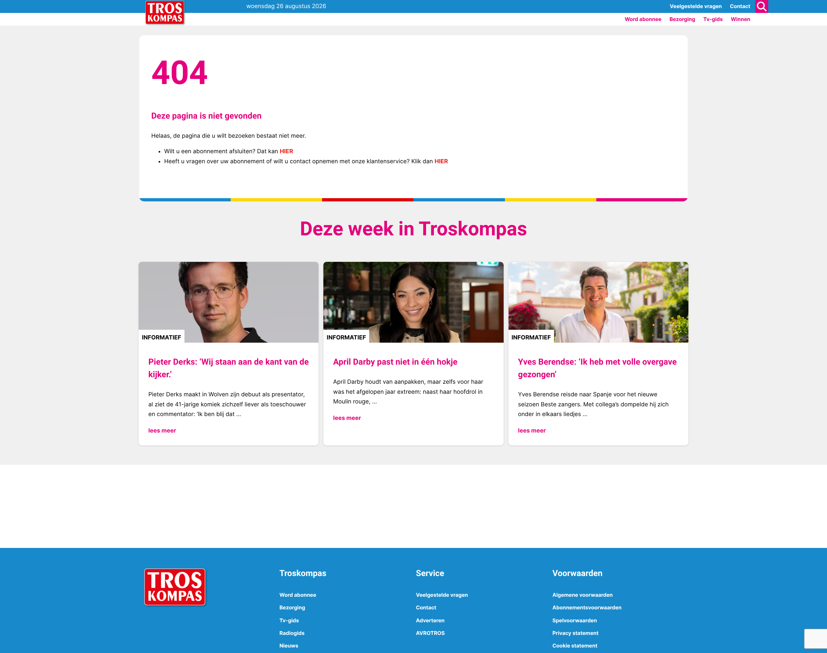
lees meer (162, 430)
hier (286, 151)
